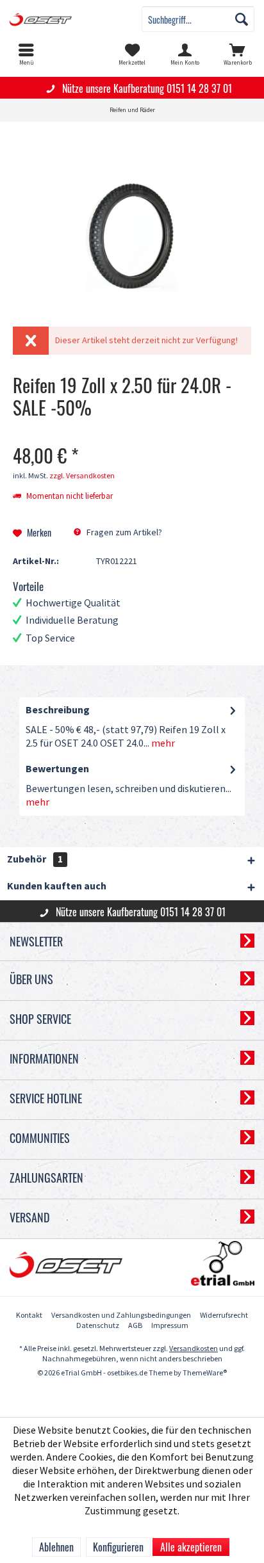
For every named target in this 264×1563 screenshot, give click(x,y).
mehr (162, 744)
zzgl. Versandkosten (82, 476)
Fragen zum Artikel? (123, 532)
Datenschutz (97, 1326)
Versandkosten (193, 1349)
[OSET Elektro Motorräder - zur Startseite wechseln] (66, 19)
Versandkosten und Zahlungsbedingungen (121, 1315)
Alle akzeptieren (191, 1547)
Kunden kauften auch (56, 886)
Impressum (169, 1326)
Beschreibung (58, 710)
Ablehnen (56, 1547)
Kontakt (29, 1315)
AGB (135, 1326)
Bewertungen (57, 769)
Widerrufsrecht (224, 1315)
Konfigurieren (118, 1547)
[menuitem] (26, 54)
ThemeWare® (205, 1373)
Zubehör (35, 860)
